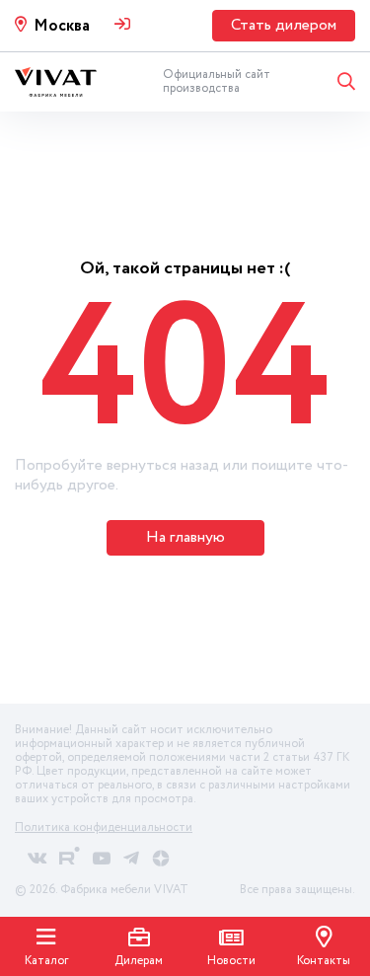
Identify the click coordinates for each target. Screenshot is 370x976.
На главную (185, 537)
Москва (62, 26)
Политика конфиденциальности (103, 827)
